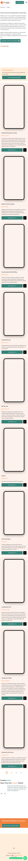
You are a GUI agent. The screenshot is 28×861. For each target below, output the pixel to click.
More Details (11, 150)
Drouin (3, 541)
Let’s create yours (13, 77)
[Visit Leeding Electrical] (25, 624)
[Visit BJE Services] (25, 421)
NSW (7, 206)
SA (9, 680)
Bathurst (3, 206)
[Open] (26, 2)
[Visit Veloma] (25, 485)
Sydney (6, 478)
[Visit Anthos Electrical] (25, 352)
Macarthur (3, 609)
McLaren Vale (4, 680)
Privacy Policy (14, 857)
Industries (2, 7)
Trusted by (5, 780)
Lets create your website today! (11, 825)
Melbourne (4, 135)
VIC (8, 135)
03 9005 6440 (20, 2)
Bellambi (3, 274)
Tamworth (6, 409)
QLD (7, 755)
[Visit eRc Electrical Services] (25, 766)
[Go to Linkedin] (14, 848)
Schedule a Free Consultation (9, 41)
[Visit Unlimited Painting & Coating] (25, 150)
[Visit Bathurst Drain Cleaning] (25, 218)
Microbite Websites (18, 855)
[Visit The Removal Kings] (25, 698)
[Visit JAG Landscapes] (25, 553)
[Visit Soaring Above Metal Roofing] (25, 285)
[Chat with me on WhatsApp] (25, 858)
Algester (3, 755)
